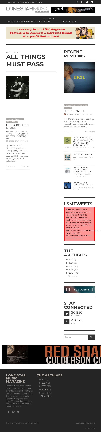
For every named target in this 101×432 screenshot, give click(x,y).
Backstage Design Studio (85, 423)
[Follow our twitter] (66, 313)
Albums (67, 105)
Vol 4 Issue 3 (12, 122)
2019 (71, 266)
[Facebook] (77, 2)
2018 (71, 270)
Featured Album (79, 105)
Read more (9, 166)
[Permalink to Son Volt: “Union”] (67, 157)
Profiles (20, 119)
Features (11, 119)
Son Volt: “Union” (83, 154)
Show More (73, 276)
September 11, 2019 (86, 148)
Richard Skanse (74, 114)
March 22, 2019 (79, 176)
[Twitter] (86, 2)
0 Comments (90, 132)
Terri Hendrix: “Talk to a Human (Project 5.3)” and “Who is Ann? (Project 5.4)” (83, 141)
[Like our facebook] (66, 321)
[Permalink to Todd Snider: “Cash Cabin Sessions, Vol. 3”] (67, 170)
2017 (71, 273)
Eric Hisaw (14, 141)
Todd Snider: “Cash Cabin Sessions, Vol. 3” (82, 170)
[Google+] (82, 2)
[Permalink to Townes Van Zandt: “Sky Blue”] (67, 186)
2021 (71, 260)
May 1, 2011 (24, 141)
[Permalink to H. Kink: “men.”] (79, 77)
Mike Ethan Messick (82, 174)
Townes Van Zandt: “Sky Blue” (83, 184)
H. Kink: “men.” (75, 111)
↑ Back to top (90, 428)
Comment (25, 166)
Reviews (68, 108)
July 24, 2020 (87, 114)
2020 (71, 263)
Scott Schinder (80, 157)
